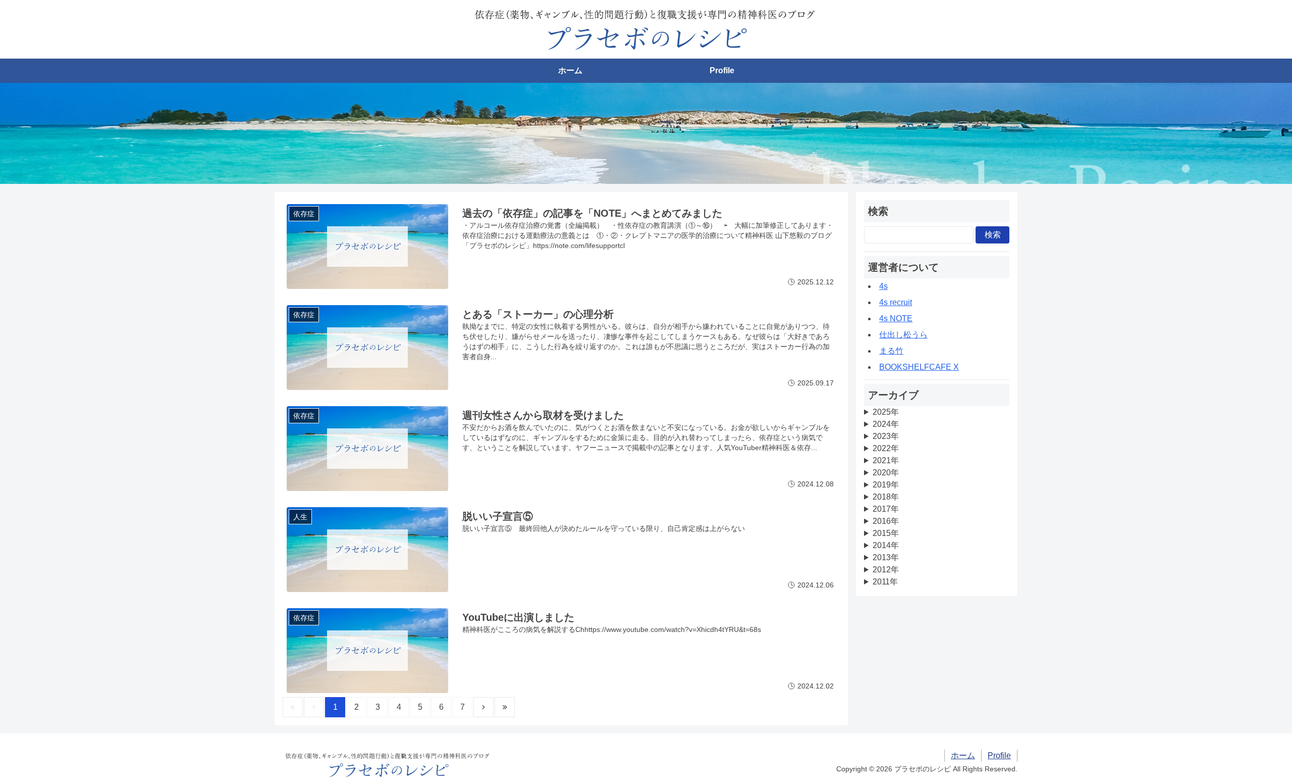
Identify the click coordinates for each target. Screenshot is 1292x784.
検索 (993, 234)
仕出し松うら (903, 334)
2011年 (885, 581)
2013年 (886, 557)
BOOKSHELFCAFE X (919, 367)
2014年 (886, 545)
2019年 (886, 484)
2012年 (886, 569)
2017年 (886, 509)
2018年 (886, 497)
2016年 (886, 521)
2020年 (886, 472)
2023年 (886, 436)
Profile (722, 70)
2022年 (886, 448)
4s (883, 286)
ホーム (570, 70)
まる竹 (891, 351)
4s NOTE (895, 318)
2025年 (886, 412)
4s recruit (895, 302)
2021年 (886, 460)
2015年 (886, 533)
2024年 (886, 424)
